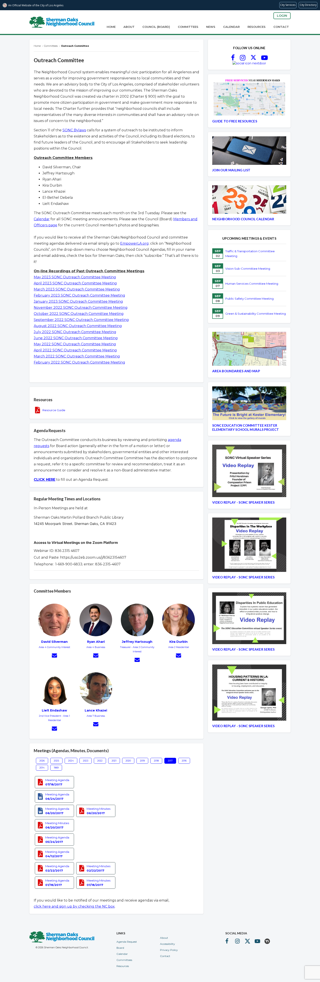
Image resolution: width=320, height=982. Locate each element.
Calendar (231, 26)
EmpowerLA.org (134, 243)
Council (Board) (156, 26)
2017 (170, 760)
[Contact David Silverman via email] (54, 656)
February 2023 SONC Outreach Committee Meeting (79, 295)
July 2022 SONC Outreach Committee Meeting (75, 332)
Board (120, 947)
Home (111, 26)
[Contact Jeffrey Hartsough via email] (137, 660)
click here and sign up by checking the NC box (74, 906)
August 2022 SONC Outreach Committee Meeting (78, 326)
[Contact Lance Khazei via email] (95, 725)
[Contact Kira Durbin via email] (178, 656)
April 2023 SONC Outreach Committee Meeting (75, 283)
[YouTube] (264, 59)
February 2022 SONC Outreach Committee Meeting (79, 362)
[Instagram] (243, 59)
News (210, 26)
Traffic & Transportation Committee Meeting (250, 253)
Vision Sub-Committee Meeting (247, 268)
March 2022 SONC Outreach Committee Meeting (77, 356)
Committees (188, 26)
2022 (100, 760)
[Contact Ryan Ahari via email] (95, 656)
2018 (156, 760)
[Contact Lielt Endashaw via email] (54, 729)
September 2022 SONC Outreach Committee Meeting (81, 320)
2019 (142, 760)
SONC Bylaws (74, 130)
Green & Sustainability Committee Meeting (255, 313)
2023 (85, 760)
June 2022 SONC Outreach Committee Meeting (76, 338)
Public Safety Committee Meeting (249, 298)
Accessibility (167, 943)
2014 (42, 767)
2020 (128, 760)
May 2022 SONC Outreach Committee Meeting (75, 344)
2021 (114, 760)
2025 (56, 760)
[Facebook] (233, 59)
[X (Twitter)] (253, 59)
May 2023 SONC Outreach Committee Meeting (75, 277)
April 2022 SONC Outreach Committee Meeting (75, 350)
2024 (71, 760)
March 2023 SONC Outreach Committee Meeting (77, 289)
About (129, 26)
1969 (56, 767)
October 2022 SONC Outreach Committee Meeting (79, 314)
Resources (257, 26)
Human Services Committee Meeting (251, 283)
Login (282, 16)
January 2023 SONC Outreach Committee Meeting (78, 301)
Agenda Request (126, 941)
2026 (42, 760)
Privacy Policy (169, 950)
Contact (281, 26)
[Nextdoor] (249, 63)
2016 (184, 760)
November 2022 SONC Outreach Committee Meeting (81, 308)
